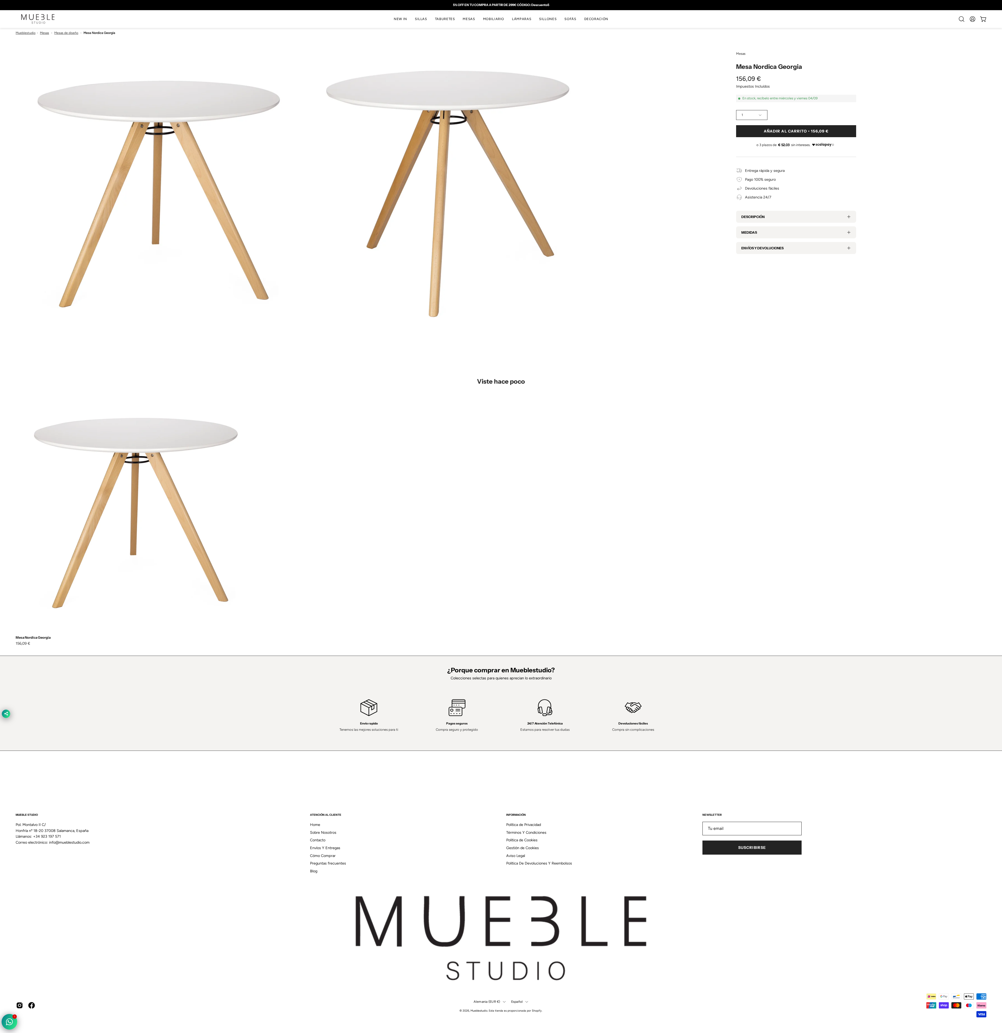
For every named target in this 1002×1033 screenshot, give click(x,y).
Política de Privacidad (523, 824)
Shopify (537, 1010)
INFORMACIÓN (516, 815)
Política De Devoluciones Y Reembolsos (539, 863)
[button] (421, 19)
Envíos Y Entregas (325, 847)
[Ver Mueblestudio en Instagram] (19, 1005)
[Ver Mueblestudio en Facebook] (31, 1005)
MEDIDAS (749, 232)
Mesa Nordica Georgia (33, 637)
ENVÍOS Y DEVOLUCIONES (762, 248)
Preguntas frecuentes (328, 863)
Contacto (317, 840)
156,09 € (23, 643)
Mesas (44, 33)
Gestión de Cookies (522, 847)
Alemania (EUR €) (487, 1002)
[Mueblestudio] (38, 19)
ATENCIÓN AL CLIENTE (325, 815)
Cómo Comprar (323, 855)
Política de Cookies (522, 840)
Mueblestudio (25, 33)
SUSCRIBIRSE (752, 847)
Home (315, 824)
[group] (501, 5)
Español (517, 1002)
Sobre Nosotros (323, 832)
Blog (313, 871)
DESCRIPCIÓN (753, 217)
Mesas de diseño (66, 33)
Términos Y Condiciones (526, 832)
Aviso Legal (515, 855)
